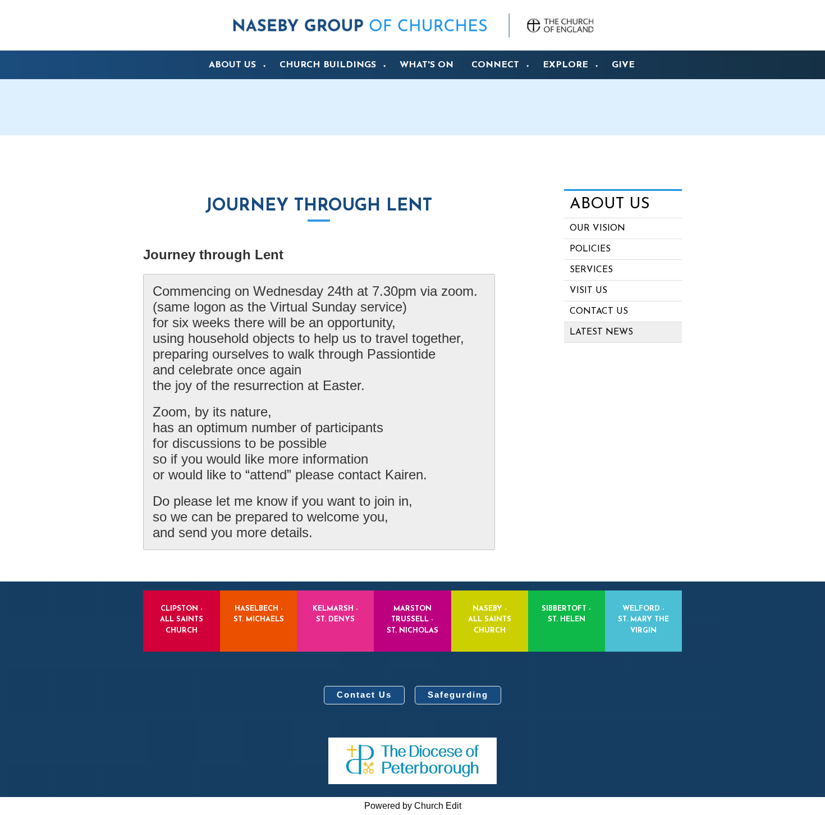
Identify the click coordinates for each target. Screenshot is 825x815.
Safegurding (458, 694)
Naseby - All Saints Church (489, 619)
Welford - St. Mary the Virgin (643, 619)
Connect (495, 65)
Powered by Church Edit (412, 806)
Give (623, 65)
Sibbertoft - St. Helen (566, 614)
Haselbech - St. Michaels (258, 614)
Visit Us (588, 290)
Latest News (601, 332)
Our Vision (597, 228)
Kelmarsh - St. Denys (335, 614)
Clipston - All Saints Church (181, 619)
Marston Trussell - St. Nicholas (412, 619)
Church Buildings (327, 65)
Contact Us (364, 694)
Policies (590, 249)
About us (232, 65)
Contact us (599, 311)
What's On (426, 65)
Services (591, 269)
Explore (565, 65)
